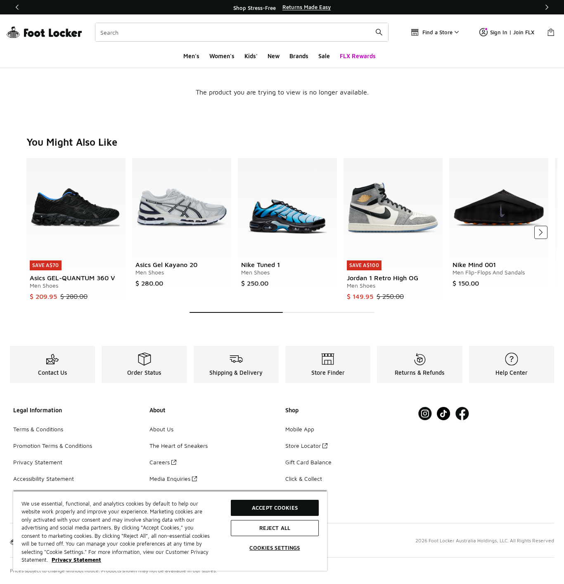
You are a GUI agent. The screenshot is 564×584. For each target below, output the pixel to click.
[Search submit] (379, 32)
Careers (159, 462)
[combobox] (241, 32)
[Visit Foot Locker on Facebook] (462, 414)
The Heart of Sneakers (178, 445)
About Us (161, 429)
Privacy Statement (37, 462)
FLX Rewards (358, 55)
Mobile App (299, 429)
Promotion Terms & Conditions (52, 445)
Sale (324, 55)
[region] (282, 7)
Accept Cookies (275, 507)
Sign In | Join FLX (512, 32)
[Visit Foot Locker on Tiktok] (443, 414)
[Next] (547, 7)
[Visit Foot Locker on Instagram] (425, 414)
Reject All (274, 528)
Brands (298, 55)
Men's (191, 55)
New (274, 55)
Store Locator (303, 445)
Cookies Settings (274, 547)
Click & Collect (303, 478)
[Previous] (17, 7)
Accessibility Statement (43, 478)
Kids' (251, 55)
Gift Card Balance (308, 462)
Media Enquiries (169, 478)
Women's (222, 55)
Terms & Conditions (38, 429)
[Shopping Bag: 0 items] (550, 32)
